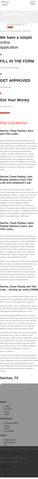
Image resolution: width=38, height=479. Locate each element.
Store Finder (8, 409)
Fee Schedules (9, 431)
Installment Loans (10, 440)
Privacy (6, 425)
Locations (7, 406)
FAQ (5, 445)
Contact (6, 414)
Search (10, 27)
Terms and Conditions (11, 423)
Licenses (7, 428)
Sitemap (7, 411)
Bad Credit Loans (10, 442)
